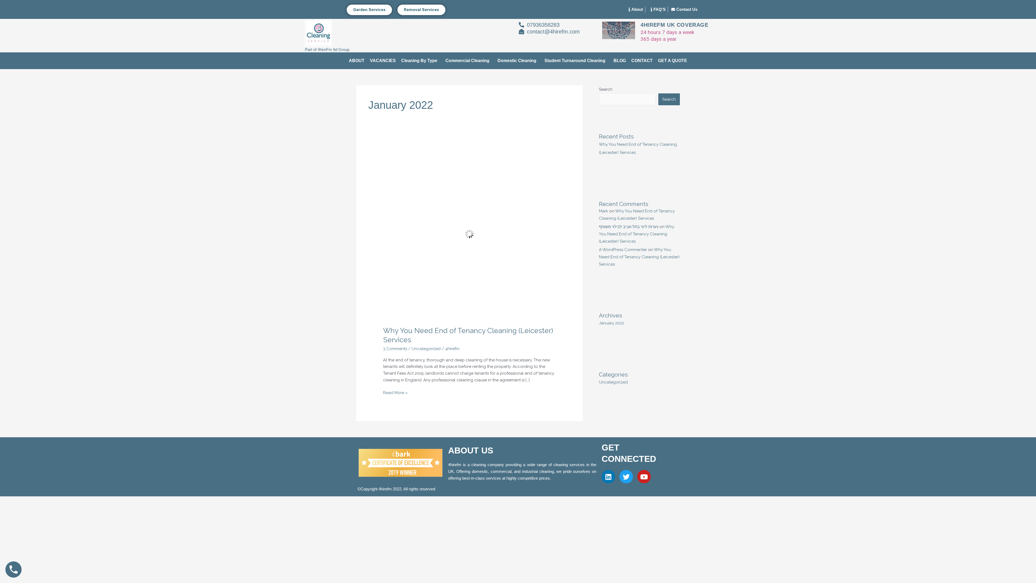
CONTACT (642, 60)
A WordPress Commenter (623, 249)
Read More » (395, 392)
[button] (420, 60)
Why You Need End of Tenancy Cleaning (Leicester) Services (636, 234)
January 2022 (611, 323)
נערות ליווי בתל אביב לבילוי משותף (628, 226)
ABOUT (356, 60)
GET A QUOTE (672, 60)
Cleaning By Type (419, 60)
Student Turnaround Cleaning (574, 60)
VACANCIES (383, 60)
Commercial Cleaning (467, 60)
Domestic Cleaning (516, 60)
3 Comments (395, 348)
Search (605, 89)
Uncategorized (426, 348)
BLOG (620, 60)
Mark (603, 211)
